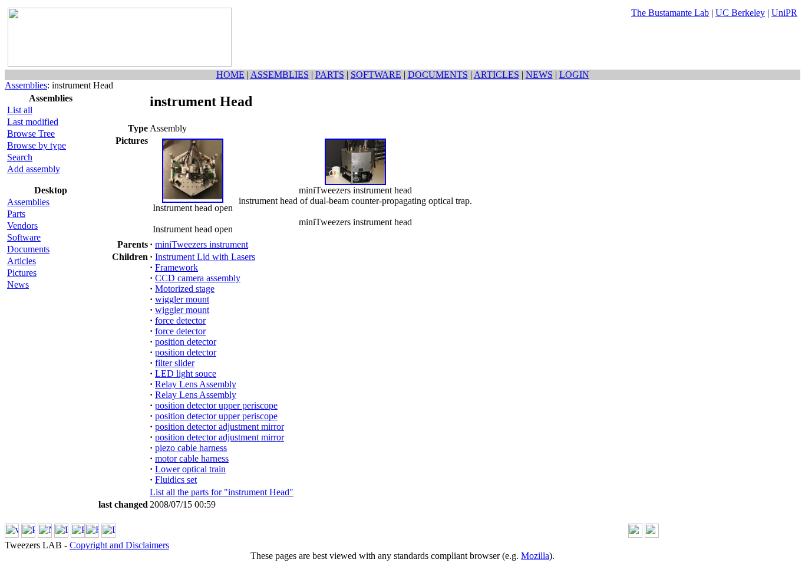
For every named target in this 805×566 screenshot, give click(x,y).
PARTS (329, 75)
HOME (230, 75)
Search (19, 157)
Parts (16, 214)
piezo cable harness (191, 448)
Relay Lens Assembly (195, 384)
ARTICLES (496, 75)
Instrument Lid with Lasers (205, 257)
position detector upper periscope (216, 405)
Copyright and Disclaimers (119, 545)
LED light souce (185, 373)
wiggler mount (182, 299)
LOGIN (574, 75)
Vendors (22, 226)
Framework (176, 267)
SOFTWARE (376, 75)
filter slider (174, 363)
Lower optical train (190, 469)
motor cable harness (192, 458)
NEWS (539, 75)
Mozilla (535, 556)
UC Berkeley (740, 13)
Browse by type (36, 145)
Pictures (22, 273)
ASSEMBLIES (279, 75)
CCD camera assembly (197, 278)
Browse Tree (31, 134)
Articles (21, 261)
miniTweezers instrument (201, 244)
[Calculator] (635, 534)
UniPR (784, 13)
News (18, 284)
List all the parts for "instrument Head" (221, 492)
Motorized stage (185, 289)
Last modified (32, 122)
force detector (180, 320)
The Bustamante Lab (670, 13)
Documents (28, 249)
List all (19, 110)
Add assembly (33, 169)
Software (24, 237)
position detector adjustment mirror (219, 427)
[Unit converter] (652, 534)
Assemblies (26, 85)
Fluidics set (176, 480)
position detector (185, 342)
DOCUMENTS (438, 75)
